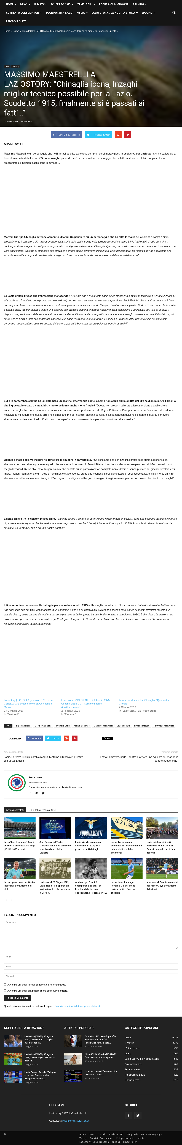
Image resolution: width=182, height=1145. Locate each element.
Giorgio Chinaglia (43, 725)
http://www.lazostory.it (38, 782)
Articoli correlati (15, 810)
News (24, 4)
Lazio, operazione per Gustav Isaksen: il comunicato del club (19, 886)
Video (128, 1053)
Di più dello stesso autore (42, 810)
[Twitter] (44, 793)
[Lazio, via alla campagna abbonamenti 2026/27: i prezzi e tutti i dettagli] (91, 828)
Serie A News (132, 1069)
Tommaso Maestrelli (163, 725)
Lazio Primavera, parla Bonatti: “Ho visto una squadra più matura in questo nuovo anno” (139, 758)
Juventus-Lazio (62, 725)
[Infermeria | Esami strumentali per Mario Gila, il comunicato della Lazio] (162, 868)
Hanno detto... (133, 1080)
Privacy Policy (16, 21)
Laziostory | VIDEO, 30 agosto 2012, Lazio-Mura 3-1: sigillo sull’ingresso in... (39, 1039)
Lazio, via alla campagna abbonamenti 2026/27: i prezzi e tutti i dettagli (88, 846)
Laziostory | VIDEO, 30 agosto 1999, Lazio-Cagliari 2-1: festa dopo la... (40, 1057)
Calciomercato (133, 1064)
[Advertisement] (34, 204)
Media (81, 12)
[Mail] (38, 793)
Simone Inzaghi (141, 725)
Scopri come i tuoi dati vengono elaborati (77, 1006)
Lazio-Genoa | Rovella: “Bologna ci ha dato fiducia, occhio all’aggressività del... (40, 1075)
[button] (174, 13)
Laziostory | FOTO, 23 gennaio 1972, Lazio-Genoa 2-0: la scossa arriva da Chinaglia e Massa (28, 704)
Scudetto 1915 (61, 4)
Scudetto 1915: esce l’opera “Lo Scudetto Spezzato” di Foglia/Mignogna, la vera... (100, 1039)
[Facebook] (31, 793)
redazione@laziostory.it (75, 1120)
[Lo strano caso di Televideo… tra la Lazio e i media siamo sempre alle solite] (73, 1076)
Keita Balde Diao (82, 725)
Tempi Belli (84, 4)
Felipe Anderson (23, 725)
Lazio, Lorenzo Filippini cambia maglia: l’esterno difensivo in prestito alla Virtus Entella (43, 758)
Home (10, 4)
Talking (138, 4)
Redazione (12, 121)
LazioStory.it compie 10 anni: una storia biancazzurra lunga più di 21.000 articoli (19, 846)
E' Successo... (132, 1048)
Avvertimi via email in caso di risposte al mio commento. (36, 984)
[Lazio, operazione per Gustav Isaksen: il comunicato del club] (20, 868)
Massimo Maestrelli (103, 725)
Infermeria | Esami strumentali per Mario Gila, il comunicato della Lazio (162, 886)
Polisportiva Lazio (59, 12)
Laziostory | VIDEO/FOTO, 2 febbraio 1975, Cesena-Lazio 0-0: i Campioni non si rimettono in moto (85, 704)
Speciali (147, 12)
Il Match (40, 4)
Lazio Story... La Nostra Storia (142, 1058)
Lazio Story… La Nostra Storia (113, 12)
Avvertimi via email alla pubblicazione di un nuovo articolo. (37, 990)
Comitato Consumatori (22, 12)
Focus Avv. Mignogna (114, 4)
